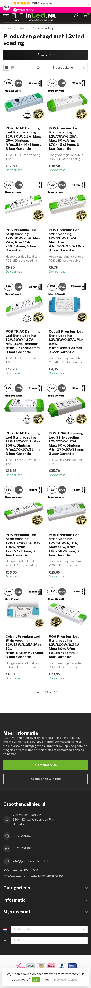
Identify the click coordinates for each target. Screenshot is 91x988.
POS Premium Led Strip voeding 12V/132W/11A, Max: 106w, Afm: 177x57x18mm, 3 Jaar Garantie (23, 545)
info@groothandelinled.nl (30, 861)
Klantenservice (45, 765)
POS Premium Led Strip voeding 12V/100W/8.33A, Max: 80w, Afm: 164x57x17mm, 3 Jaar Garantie (64, 647)
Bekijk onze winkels (46, 779)
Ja (35, 979)
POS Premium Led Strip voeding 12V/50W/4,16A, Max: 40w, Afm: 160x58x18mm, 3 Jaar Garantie (64, 545)
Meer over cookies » (66, 979)
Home (7, 28)
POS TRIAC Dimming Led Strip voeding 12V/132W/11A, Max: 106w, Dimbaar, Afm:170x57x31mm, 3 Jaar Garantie (23, 443)
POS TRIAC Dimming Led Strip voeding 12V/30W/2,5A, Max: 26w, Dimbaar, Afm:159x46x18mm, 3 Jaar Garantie (23, 138)
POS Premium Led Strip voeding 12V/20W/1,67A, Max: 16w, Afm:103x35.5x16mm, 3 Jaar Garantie (67, 240)
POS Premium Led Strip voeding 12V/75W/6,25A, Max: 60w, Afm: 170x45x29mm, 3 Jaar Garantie (64, 138)
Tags (21, 28)
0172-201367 (22, 836)
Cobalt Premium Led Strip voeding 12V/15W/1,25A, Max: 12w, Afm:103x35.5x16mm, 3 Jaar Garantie (24, 647)
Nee (47, 979)
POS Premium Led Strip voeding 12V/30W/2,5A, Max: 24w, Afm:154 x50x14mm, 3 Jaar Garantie (23, 240)
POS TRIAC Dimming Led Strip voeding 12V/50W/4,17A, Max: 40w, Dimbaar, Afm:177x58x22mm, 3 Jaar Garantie (23, 342)
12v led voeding (42, 28)
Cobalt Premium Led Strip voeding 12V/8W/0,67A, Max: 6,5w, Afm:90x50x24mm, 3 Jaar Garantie (66, 342)
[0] (85, 14)
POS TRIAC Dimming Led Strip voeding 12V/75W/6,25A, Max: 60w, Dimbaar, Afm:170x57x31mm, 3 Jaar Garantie (66, 443)
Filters (43, 54)
